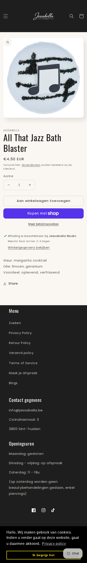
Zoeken (15, 323)
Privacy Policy (20, 333)
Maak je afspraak (23, 373)
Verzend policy (21, 353)
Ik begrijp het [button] (43, 555)
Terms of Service (23, 363)
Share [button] (13, 283)
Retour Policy (20, 343)
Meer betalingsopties (43, 224)
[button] (5, 16)
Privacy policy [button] (54, 543)
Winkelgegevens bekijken (29, 247)
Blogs (13, 383)
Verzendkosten (31, 165)
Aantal (8, 176)
